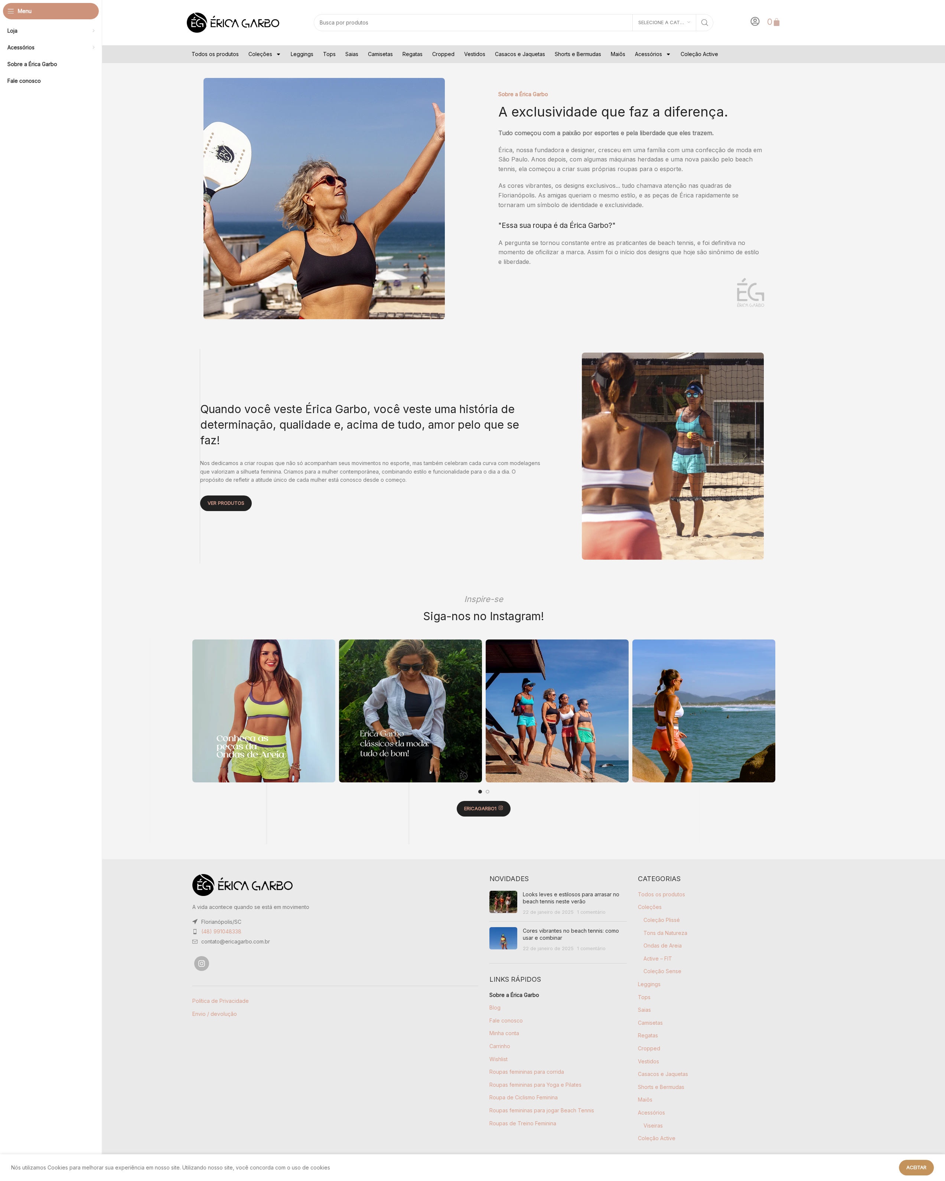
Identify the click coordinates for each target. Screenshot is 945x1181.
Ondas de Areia (662, 945)
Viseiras (653, 1125)
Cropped (443, 54)
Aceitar (916, 1167)
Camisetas (380, 54)
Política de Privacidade (220, 1001)
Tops (329, 54)
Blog (495, 1007)
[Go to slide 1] (480, 792)
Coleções (260, 54)
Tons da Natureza (665, 933)
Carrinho (499, 1046)
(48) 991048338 (221, 931)
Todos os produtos (215, 54)
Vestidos (474, 54)
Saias (351, 54)
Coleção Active (699, 54)
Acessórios (648, 54)
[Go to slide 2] (487, 792)
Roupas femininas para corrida (526, 1072)
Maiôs (618, 54)
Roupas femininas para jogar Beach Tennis (541, 1110)
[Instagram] (201, 963)
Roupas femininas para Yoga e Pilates (535, 1085)
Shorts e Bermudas (578, 54)
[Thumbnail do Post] (503, 903)
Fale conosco (506, 1020)
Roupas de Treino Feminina (522, 1123)
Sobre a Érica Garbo (514, 995)
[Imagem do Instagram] (263, 710)
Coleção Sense (662, 971)
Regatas (413, 54)
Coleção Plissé (661, 920)
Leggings (302, 54)
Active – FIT (657, 958)
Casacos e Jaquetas (520, 54)
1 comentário (591, 912)
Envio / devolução (214, 1014)
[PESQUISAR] (704, 22)
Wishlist (498, 1059)
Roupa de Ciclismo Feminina (523, 1097)
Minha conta (504, 1033)
